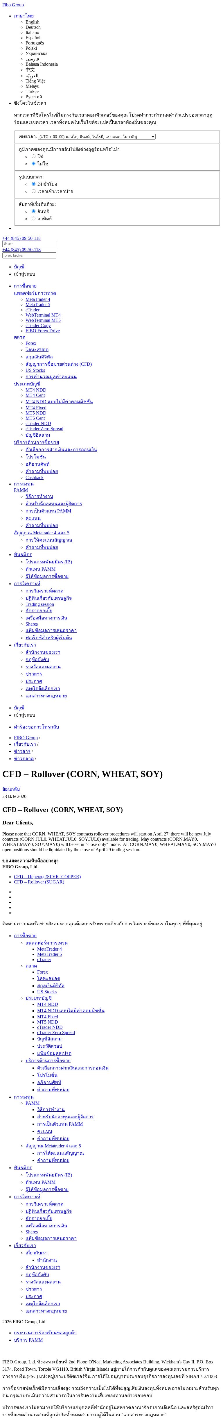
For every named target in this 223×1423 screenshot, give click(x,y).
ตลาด (19, 337)
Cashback (35, 477)
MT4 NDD (36, 390)
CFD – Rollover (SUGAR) (39, 881)
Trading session (40, 604)
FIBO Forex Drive (43, 330)
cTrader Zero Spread (44, 428)
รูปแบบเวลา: (31, 176)
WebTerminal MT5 (43, 320)
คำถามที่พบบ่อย (42, 471)
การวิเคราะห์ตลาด (44, 590)
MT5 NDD (36, 412)
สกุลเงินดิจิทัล (39, 356)
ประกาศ (34, 681)
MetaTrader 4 (38, 299)
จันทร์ (43, 211)
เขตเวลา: (28, 136)
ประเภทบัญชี (27, 383)
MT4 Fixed (36, 407)
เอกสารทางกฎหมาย (46, 695)
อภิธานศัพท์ (38, 464)
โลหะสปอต (37, 349)
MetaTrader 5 (38, 304)
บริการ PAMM (28, 1340)
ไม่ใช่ (42, 163)
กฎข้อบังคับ (37, 659)
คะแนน (33, 518)
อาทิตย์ (44, 218)
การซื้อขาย (25, 285)
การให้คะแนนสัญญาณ (49, 540)
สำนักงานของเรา (43, 652)
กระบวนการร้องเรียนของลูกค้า (45, 1332)
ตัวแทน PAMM (40, 569)
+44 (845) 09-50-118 (21, 238)
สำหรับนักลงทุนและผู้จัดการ (54, 503)
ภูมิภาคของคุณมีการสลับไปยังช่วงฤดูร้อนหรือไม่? (69, 149)
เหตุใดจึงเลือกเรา (43, 688)
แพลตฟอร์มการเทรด (35, 293)
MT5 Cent (35, 418)
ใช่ (40, 156)
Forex (31, 343)
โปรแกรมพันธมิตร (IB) (49, 561)
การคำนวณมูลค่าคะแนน (51, 376)
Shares (32, 624)
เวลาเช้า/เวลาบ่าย (55, 191)
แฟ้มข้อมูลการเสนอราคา (51, 630)
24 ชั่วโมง (47, 184)
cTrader (32, 309)
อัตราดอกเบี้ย (39, 610)
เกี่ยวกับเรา (25, 644)
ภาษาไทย (24, 15)
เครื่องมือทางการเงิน (46, 617)
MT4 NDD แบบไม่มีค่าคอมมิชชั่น (59, 401)
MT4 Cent (35, 395)
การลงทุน (24, 483)
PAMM (21, 490)
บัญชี (19, 266)
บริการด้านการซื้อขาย (36, 442)
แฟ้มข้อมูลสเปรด (54, 1053)
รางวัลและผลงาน (43, 666)
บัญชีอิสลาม (38, 435)
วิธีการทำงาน (39, 496)
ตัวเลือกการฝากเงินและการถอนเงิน (61, 449)
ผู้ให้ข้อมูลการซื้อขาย (47, 576)
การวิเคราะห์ (27, 583)
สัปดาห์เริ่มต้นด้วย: (37, 204)
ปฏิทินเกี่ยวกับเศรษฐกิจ (49, 598)
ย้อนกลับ (11, 789)
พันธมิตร (23, 554)
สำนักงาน (47, 1260)
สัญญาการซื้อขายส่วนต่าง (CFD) (59, 364)
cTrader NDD (38, 423)
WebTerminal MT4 (43, 315)
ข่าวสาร (34, 674)
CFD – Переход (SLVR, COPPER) (47, 876)
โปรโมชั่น (36, 456)
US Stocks (35, 370)
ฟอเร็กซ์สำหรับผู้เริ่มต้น (49, 637)
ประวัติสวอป (49, 1046)
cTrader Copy (38, 325)
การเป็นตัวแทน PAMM (48, 510)
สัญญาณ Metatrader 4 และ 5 (41, 532)
